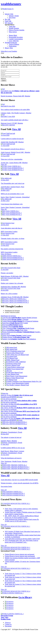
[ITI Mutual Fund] (11, 379)
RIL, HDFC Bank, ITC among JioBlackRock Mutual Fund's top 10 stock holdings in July (22, 516)
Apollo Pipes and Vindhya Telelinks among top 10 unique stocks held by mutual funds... (23, 513)
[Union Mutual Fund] (12, 374)
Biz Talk (7, 19)
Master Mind (13, 35)
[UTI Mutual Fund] (11, 358)
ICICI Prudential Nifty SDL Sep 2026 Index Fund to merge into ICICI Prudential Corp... (21, 541)
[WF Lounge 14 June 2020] (9, 601)
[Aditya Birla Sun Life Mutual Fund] (17, 354)
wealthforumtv (11, 4)
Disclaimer (8, 626)
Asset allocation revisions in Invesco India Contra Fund (22, 538)
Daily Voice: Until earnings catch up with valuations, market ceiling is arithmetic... (21, 509)
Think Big (12, 26)
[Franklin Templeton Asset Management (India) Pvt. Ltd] (23, 381)
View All (16, 129)
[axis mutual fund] (11, 356)
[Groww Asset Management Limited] (17, 383)
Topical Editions (14, 44)
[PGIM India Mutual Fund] (14, 372)
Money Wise (9, 48)
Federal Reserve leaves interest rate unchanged (19, 554)
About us (8, 622)
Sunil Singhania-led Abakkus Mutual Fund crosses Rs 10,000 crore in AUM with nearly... (22, 520)
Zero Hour (12, 17)
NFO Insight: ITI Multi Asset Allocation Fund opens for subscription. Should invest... (22, 532)
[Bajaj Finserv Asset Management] (16, 376)
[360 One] (8, 371)
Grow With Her (14, 41)
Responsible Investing (16, 37)
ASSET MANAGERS (12, 312)
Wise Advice (13, 32)
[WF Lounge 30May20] (9, 603)
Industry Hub (9, 14)
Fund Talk (8, 21)
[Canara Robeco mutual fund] (14, 367)
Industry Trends (14, 16)
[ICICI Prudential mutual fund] (15, 351)
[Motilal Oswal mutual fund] (14, 369)
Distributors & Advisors (12, 310)
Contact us (8, 624)
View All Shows (6, 254)
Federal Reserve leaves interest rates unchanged (20, 556)
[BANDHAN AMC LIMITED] (15, 362)
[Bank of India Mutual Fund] (14, 378)
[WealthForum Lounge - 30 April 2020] (9, 607)
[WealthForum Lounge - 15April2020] (9, 608)
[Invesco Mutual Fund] (12, 365)
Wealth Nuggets (14, 28)
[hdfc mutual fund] (11, 349)
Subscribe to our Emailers (9, 51)
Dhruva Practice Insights (16, 30)
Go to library (25, 597)
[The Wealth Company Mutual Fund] (17, 385)
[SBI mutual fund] (11, 347)
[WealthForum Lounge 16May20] (9, 605)
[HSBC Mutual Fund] (12, 360)
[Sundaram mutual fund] (13, 363)
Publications (12, 46)
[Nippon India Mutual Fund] (14, 353)
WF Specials (9, 23)
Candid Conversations (16, 39)
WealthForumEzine (11, 42)
